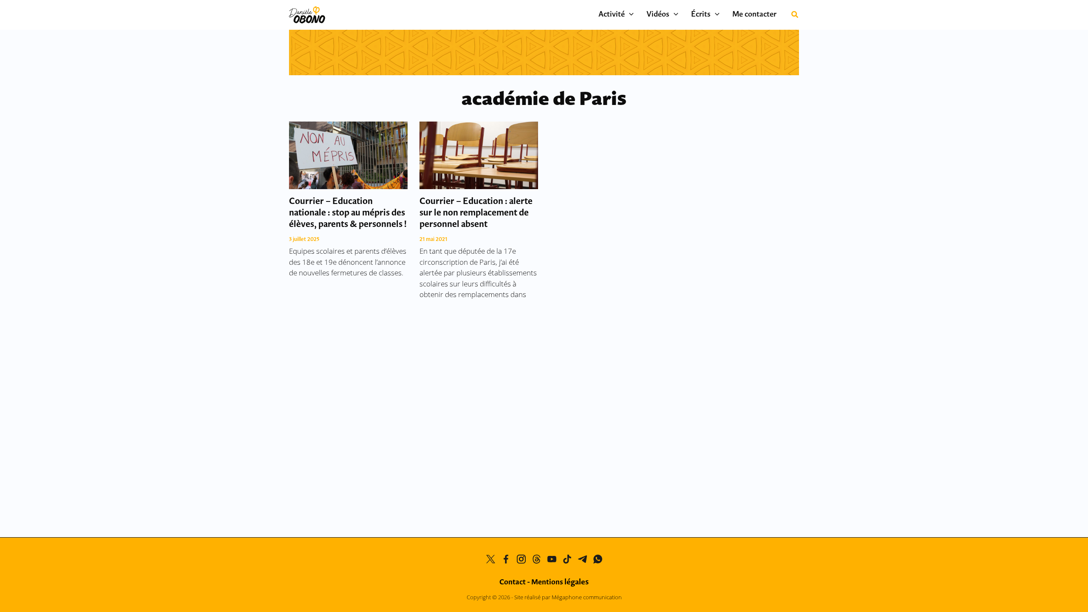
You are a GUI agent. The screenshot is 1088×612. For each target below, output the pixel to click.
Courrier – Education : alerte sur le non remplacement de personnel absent (476, 213)
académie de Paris (544, 100)
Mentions (560, 582)
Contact (512, 582)
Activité (611, 15)
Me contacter (754, 15)
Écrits (701, 15)
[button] (629, 15)
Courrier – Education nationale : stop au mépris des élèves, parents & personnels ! (348, 213)
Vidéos (657, 15)
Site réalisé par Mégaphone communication (568, 597)
